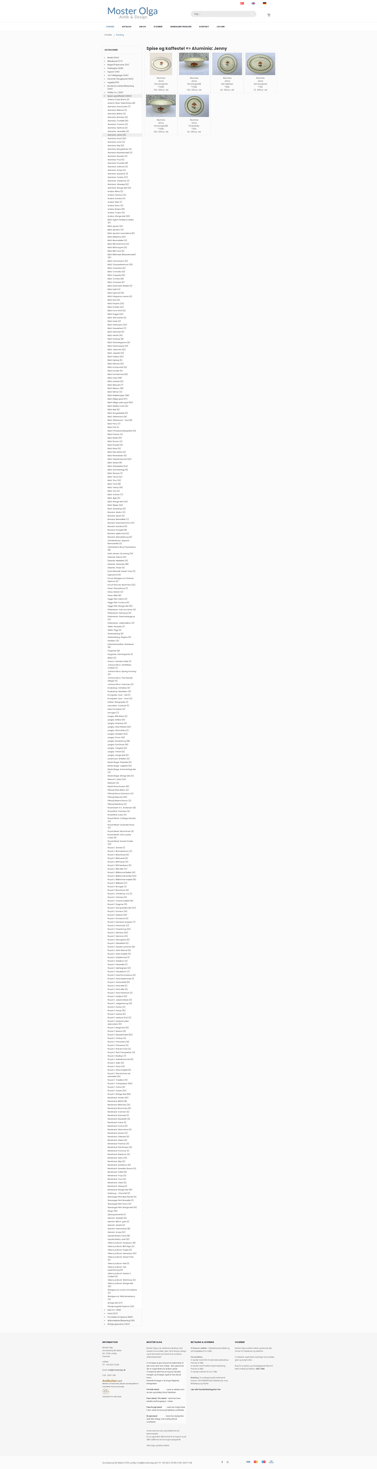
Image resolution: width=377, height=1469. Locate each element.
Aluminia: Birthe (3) (117, 113)
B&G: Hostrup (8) (116, 338)
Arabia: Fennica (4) (117, 195)
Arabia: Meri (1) (115, 202)
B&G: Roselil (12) (115, 445)
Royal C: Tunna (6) (116, 1087)
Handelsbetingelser (180, 26)
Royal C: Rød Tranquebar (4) (121, 1052)
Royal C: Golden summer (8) (121, 946)
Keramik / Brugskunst (118, 78)
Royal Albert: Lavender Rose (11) (121, 826)
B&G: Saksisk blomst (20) (119, 459)
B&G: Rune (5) (114, 448)
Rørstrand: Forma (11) (118, 1126)
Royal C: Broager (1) (117, 886)
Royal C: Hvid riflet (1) (117, 985)
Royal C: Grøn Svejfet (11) (119, 953)
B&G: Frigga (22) (115, 314)
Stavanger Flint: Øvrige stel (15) (122, 1207)
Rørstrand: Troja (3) (117, 1175)
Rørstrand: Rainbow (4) (119, 1154)
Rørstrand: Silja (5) (116, 1161)
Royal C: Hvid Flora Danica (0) (122, 975)
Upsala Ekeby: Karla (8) (119, 1235)
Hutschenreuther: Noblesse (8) (121, 646)
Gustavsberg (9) (115, 633)
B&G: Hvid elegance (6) (119, 342)
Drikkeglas (113, 68)
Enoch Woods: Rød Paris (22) (121, 584)
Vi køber (158, 26)
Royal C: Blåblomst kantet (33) (122, 876)
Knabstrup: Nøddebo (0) (119, 691)
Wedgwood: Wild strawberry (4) (121, 1298)
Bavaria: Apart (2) (116, 515)
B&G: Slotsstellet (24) (118, 466)
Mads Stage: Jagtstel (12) (120, 765)
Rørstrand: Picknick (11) (118, 1143)
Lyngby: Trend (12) (116, 751)
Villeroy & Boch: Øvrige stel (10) (120, 1285)
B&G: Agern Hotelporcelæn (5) (121, 221)
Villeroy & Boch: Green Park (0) (121, 1258)
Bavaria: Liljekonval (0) (118, 533)
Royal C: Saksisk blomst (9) (120, 1059)
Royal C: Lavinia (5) (117, 1014)
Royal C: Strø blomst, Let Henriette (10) (119, 1075)
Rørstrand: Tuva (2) (117, 1179)
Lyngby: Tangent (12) (117, 748)
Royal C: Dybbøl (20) (117, 914)
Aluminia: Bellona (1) (117, 110)
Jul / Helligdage (115, 75)
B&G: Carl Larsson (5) (118, 261)
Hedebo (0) (113, 640)
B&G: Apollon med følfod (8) (121, 233)
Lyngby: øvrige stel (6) (118, 755)
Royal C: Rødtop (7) (117, 1056)
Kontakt (204, 26)
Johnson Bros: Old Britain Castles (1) (119, 666)
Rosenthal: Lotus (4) (117, 814)
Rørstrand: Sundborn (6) (119, 1165)
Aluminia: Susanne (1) (118, 173)
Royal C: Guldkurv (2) (118, 961)
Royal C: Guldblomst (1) (119, 957)
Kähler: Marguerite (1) (118, 702)
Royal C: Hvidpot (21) (117, 996)
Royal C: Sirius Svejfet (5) (119, 1070)
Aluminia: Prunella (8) (118, 163)
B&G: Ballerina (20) (117, 236)
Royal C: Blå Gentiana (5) (119, 865)
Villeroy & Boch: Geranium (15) (122, 1253)
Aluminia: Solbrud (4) (118, 166)
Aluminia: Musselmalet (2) (120, 152)
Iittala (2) (112, 657)
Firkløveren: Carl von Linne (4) (122, 609)
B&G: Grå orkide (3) (117, 317)
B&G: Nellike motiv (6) (118, 406)
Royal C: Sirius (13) (116, 1066)
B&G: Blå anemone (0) (118, 243)
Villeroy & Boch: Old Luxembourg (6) (117, 1268)
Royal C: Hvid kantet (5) (119, 982)
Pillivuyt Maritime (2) (117, 804)
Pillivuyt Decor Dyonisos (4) (120, 793)
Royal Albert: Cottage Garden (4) (122, 820)
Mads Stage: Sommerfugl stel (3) (122, 771)
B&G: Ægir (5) (114, 498)
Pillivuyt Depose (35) (117, 797)
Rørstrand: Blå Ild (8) (117, 1101)
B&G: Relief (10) (115, 437)
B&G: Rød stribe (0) (117, 452)
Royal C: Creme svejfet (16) (120, 900)
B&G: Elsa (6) (114, 300)
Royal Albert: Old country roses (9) (119, 836)
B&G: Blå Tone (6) (116, 251)
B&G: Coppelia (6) (116, 275)
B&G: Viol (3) (114, 491)
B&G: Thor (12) (114, 480)
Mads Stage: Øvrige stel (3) (121, 775)
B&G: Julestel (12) (116, 353)
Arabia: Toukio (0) (116, 212)
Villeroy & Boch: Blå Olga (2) (121, 1246)
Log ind (221, 26)
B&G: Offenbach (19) (117, 416)
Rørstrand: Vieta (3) (117, 1182)
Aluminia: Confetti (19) (118, 120)
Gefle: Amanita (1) (116, 626)
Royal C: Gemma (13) (118, 936)
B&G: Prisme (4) (115, 434)
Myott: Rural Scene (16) (118, 786)
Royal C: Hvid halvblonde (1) (121, 978)
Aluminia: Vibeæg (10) (118, 184)
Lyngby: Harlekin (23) (118, 734)
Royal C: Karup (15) (116, 1010)
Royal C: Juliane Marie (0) (120, 999)
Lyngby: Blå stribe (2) (117, 716)
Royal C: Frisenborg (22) (119, 929)
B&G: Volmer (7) (115, 494)
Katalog (126, 26)
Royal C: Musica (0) (117, 1031)
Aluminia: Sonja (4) (117, 170)
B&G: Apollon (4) (116, 229)
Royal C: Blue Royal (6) (118, 854)
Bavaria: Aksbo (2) (116, 512)
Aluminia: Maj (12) (116, 145)
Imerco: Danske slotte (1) (119, 661)
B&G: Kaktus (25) (116, 356)
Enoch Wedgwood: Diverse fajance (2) (121, 580)
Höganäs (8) (114, 650)
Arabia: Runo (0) (115, 205)
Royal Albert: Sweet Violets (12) (120, 842)
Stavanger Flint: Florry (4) (119, 1203)
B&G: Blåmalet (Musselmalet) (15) (122, 256)
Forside (110, 26)
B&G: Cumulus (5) (116, 282)
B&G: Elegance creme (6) (120, 296)
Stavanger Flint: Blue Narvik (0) (122, 1196)
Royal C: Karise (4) (116, 1007)
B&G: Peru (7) (114, 423)
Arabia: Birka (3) (115, 191)
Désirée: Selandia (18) (118, 564)
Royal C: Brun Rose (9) (118, 890)
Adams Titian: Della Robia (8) (121, 103)
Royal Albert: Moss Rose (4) (121, 831)
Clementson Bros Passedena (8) (122, 548)
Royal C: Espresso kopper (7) (121, 922)
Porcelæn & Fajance (117, 1317)
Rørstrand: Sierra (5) (117, 1157)
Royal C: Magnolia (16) (118, 1027)
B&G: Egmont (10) (116, 292)
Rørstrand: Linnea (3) (118, 1133)
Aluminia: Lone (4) (116, 142)
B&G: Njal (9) (114, 409)
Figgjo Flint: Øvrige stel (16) (120, 606)
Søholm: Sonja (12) (116, 1232)
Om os (142, 26)
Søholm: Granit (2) (116, 1225)
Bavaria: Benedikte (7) (118, 519)
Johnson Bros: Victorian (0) (120, 684)
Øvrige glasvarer (116, 1324)
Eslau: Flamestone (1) (118, 588)
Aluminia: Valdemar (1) (118, 180)
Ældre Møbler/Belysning (119, 1320)
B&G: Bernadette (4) (117, 240)
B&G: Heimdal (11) (116, 331)
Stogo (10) (112, 1211)
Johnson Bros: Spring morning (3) (122, 673)
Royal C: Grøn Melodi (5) (119, 950)
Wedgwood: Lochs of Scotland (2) (122, 1291)
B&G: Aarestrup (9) (117, 508)
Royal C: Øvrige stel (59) (119, 1094)
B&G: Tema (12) (115, 476)
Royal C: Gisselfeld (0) (118, 943)
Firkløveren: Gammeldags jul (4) (121, 618)
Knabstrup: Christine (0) (119, 687)
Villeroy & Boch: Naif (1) (118, 1263)
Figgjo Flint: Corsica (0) (118, 602)
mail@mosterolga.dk (117, 1370)
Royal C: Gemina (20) (118, 932)
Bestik (110, 57)
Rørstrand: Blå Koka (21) (119, 1104)
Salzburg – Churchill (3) (119, 1193)
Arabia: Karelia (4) (116, 198)
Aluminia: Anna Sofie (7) (119, 106)
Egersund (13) (114, 574)
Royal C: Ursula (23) (117, 1090)
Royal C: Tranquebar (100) (120, 1083)
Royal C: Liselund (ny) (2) (119, 1017)
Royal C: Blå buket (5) (118, 858)
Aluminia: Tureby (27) (118, 177)
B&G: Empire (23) (116, 303)
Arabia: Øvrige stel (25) (119, 216)
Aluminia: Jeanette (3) (118, 131)
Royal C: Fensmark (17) (118, 925)
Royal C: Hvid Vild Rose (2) (120, 992)
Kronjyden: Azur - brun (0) (120, 698)
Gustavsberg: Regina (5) (119, 637)
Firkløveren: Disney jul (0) (119, 613)
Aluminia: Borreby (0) (118, 117)
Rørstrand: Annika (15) (118, 1097)
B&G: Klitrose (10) (116, 363)
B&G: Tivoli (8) (114, 483)
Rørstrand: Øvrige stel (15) (120, 1189)
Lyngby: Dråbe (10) (116, 719)
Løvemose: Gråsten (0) (119, 758)
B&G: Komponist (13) (117, 367)
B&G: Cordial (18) (116, 278)
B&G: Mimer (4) (115, 391)
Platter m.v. (113, 92)
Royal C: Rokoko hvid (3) (119, 1048)
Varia (110, 1313)
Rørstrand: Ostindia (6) (118, 1136)
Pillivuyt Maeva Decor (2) (119, 800)
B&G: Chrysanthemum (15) (120, 264)
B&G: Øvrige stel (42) (118, 501)
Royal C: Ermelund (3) (118, 918)
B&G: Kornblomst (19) (118, 374)
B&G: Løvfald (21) (115, 381)
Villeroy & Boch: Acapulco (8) (121, 1242)
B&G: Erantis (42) (116, 307)
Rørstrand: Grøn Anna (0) (120, 1129)
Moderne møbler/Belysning (121, 86)
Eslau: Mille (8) (114, 595)
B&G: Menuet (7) (115, 385)
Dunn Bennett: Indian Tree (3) (121, 571)
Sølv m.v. (112, 1310)
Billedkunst (113, 61)
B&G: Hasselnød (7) (117, 328)
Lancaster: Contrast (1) (118, 705)
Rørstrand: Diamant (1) (118, 1115)
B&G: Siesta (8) (115, 462)
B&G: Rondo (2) (115, 441)
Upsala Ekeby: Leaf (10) (118, 1239)
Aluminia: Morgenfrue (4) (120, 149)
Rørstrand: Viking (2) (117, 1186)
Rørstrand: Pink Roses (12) (120, 1147)
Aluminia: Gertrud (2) (118, 127)
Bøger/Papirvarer (116, 64)
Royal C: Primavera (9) (118, 1041)
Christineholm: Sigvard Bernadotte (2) (118, 542)
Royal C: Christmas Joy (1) (120, 893)
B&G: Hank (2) (114, 321)
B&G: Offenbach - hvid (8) (120, 420)
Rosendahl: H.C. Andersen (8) (122, 807)
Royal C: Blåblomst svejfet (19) (122, 879)
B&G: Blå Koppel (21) (117, 247)
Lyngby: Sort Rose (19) (118, 744)
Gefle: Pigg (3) (114, 630)
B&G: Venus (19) (115, 487)
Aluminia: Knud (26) (117, 138)
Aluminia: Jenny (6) (117, 134)
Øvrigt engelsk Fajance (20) (121, 1306)
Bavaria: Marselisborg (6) (120, 537)
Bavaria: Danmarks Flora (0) (121, 522)
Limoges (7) (113, 712)
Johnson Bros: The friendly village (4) (120, 679)
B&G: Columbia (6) (116, 268)
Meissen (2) (113, 782)
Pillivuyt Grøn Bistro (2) (118, 790)
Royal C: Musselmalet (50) (120, 1034)
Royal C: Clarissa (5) (117, 897)
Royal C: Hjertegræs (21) (119, 968)
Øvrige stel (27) (115, 1302)
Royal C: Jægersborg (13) (120, 1003)
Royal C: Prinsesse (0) (118, 1045)
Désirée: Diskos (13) (117, 557)
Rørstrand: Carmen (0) (118, 1111)
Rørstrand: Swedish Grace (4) (122, 1168)
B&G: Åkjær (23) (115, 505)
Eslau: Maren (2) (115, 591)
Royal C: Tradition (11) (118, 1080)
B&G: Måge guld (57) (117, 399)
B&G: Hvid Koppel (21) (118, 346)
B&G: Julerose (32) (117, 349)
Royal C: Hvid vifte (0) (118, 989)
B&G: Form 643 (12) (117, 310)
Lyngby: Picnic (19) (116, 737)
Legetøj (111, 82)
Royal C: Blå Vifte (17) (117, 868)
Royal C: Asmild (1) (116, 847)
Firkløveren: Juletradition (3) (121, 623)
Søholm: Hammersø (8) (119, 1228)
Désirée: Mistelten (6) (118, 560)
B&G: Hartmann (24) (117, 324)
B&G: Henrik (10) (115, 335)
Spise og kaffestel (116, 96)
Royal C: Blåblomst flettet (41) (121, 872)
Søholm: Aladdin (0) (117, 1218)
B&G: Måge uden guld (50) (120, 402)
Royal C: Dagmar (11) (117, 904)
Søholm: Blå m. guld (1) (118, 1221)
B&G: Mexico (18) (115, 388)
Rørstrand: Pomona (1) (118, 1150)
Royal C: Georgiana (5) (119, 939)
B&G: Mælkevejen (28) (118, 395)
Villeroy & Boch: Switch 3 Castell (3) (119, 1275)
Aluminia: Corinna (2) (118, 124)
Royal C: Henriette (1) (117, 964)
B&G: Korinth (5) (115, 370)
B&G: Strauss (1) (115, 473)
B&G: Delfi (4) (114, 289)
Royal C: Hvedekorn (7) (119, 971)
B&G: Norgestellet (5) (118, 413)
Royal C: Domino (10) (117, 911)
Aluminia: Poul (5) (116, 159)
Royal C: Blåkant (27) (117, 883)
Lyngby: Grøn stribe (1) (118, 730)
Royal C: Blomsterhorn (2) (120, 851)
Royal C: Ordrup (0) (117, 1038)
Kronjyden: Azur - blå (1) (119, 695)
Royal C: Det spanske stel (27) (122, 907)
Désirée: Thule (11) (116, 567)
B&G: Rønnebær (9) (117, 455)
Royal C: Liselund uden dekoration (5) (118, 1022)
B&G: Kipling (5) (115, 360)
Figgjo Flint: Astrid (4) (117, 599)
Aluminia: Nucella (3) (117, 156)
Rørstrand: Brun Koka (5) (119, 1108)
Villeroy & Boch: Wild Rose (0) (122, 1280)
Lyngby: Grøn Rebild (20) (119, 726)
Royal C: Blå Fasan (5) (118, 861)
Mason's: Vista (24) (117, 779)
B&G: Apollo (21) (115, 226)
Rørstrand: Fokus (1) (117, 1122)
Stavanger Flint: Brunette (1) (120, 1200)
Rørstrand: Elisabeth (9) (119, 1118)
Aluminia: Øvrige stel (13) (119, 187)
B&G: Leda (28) (115, 377)
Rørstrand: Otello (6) (117, 1140)
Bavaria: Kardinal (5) (117, 526)
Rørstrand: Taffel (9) (117, 1172)
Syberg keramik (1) (117, 1214)
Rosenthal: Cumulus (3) (119, 811)
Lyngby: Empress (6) (117, 723)
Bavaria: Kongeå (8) (117, 530)
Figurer (111, 71)
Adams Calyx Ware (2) (118, 99)
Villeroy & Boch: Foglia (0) (120, 1249)
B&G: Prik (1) (113, 427)
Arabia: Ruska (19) (116, 209)
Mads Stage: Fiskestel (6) (120, 762)
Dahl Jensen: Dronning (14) (120, 553)
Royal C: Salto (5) (116, 1062)
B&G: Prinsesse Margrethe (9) (122, 430)
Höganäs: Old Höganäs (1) (120, 654)
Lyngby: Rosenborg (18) (119, 741)
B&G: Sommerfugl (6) (118, 469)
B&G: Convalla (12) (116, 271)
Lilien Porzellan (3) (116, 709)
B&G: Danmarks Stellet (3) (120, 285)
